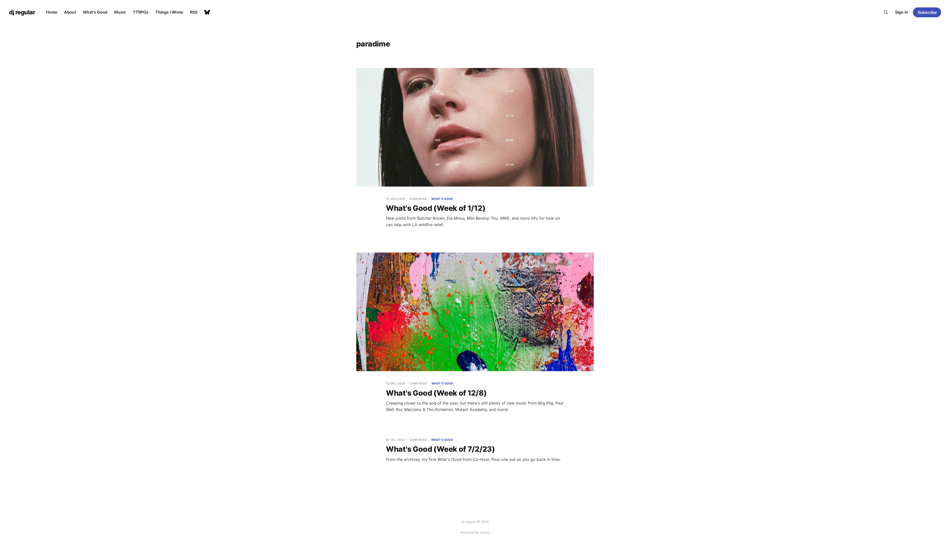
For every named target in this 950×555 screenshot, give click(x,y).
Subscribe (927, 12)
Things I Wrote (169, 12)
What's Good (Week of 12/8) (436, 392)
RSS (193, 12)
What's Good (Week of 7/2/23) (440, 449)
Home (51, 12)
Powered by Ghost (475, 532)
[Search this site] (886, 12)
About (70, 12)
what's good (442, 199)
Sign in (901, 12)
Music (120, 12)
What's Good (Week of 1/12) (435, 208)
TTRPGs (140, 12)
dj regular (22, 12)
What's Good (95, 12)
